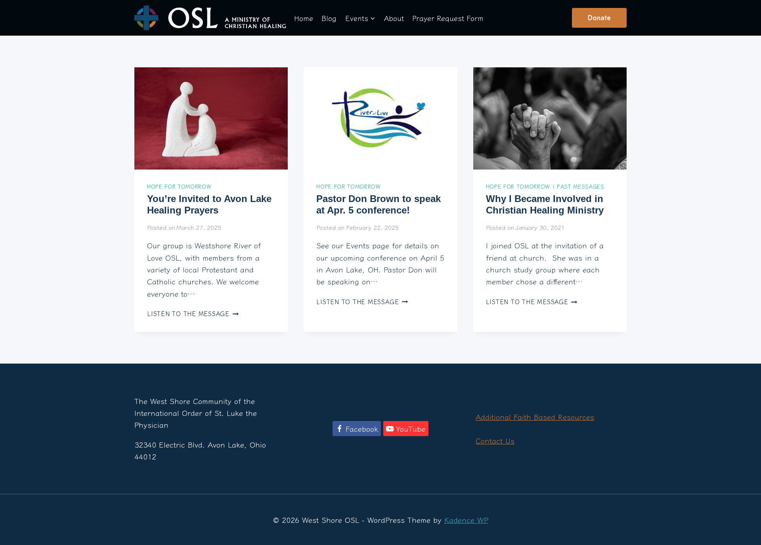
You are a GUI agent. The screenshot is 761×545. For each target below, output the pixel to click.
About (394, 18)
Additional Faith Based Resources (535, 416)
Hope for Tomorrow (179, 186)
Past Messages (580, 186)
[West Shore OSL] (210, 18)
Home (303, 18)
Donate (599, 18)
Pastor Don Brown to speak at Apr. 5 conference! (378, 204)
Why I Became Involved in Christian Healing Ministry (545, 204)
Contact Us (495, 440)
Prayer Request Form (448, 18)
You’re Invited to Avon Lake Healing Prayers (209, 204)
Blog (329, 18)
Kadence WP (466, 519)
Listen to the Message (193, 313)
